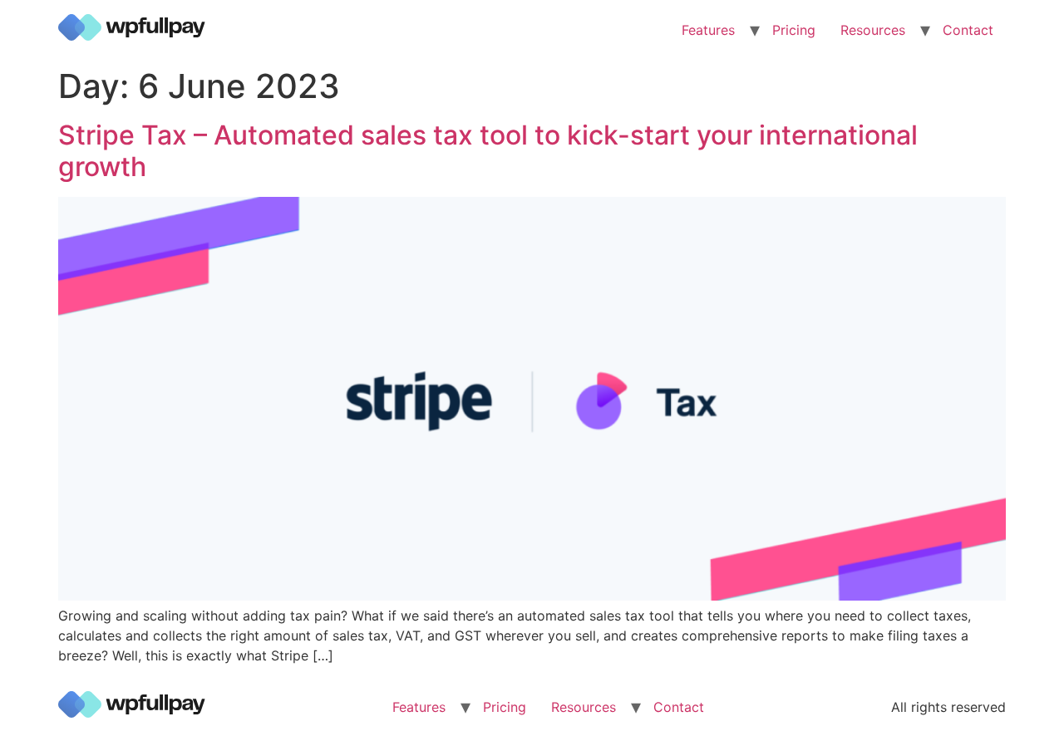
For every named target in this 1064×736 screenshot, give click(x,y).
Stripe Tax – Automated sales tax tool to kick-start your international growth (488, 151)
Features (708, 30)
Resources (872, 30)
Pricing (793, 30)
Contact (968, 30)
